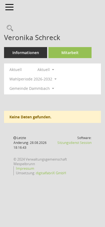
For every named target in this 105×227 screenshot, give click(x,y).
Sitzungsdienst (74, 142)
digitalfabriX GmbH (51, 173)
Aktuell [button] (44, 69)
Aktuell (15, 69)
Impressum (25, 168)
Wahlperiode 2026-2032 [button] (31, 78)
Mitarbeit (70, 52)
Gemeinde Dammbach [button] (30, 88)
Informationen (25, 52)
